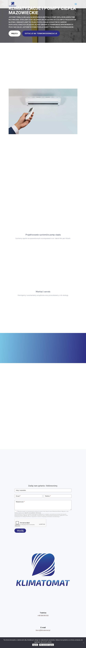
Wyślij (20, 530)
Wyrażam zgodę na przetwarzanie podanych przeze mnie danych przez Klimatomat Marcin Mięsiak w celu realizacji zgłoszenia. (41, 514)
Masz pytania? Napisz (42, 436)
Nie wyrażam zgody (46, 645)
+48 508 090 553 (43, 615)
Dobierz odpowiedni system (24, 142)
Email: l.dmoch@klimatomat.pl (30, 414)
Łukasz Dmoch (26, 405)
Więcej (14, 34)
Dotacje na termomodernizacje (41, 34)
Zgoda (35, 645)
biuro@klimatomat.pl (43, 630)
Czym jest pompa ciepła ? (42, 316)
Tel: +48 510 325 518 (27, 412)
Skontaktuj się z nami (62, 352)
